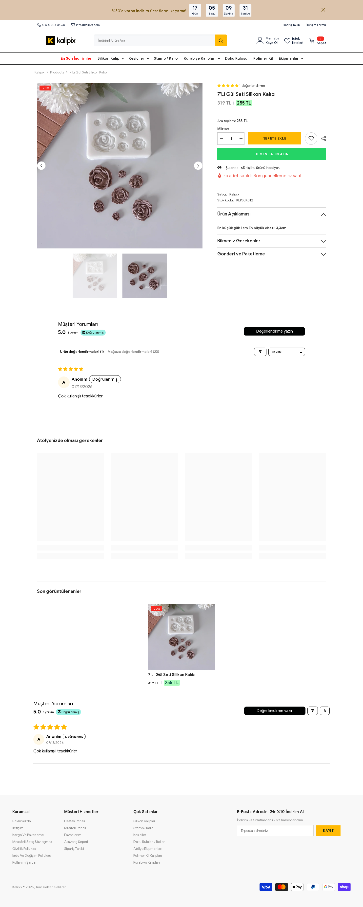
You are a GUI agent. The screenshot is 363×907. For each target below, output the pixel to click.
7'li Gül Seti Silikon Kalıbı (171, 674)
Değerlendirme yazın (274, 331)
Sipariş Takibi (292, 25)
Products (57, 72)
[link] (311, 138)
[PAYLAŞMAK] (321, 138)
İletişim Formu (316, 25)
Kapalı (323, 10)
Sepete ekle (274, 138)
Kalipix (39, 72)
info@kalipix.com (88, 25)
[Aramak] (160, 40)
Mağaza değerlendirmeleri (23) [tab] (133, 351)
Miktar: (223, 128)
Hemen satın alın (271, 154)
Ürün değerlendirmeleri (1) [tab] (82, 351)
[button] (41, 165)
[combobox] (154, 40)
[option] (120, 166)
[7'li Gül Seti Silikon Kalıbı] (181, 637)
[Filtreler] (260, 352)
